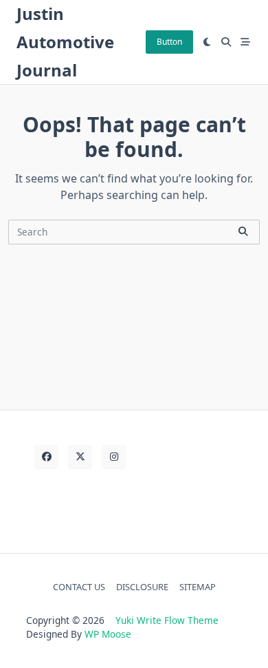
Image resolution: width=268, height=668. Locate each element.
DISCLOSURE (142, 586)
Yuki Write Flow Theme (167, 620)
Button (169, 42)
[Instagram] (114, 457)
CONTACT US (79, 586)
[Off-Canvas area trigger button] (245, 42)
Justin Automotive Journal (65, 41)
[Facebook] (46, 457)
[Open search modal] (226, 42)
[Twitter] (80, 457)
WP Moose (108, 633)
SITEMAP (197, 586)
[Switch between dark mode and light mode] (207, 42)
